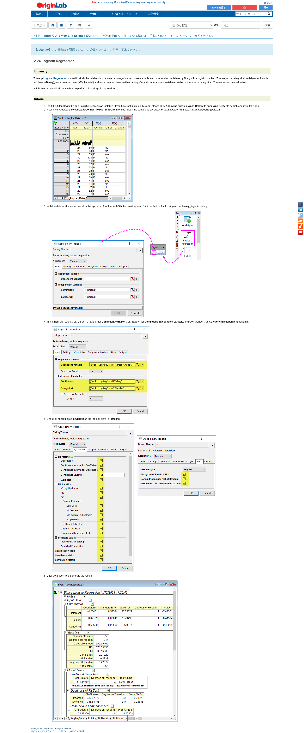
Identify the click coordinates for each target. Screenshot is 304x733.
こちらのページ (178, 36)
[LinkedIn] (300, 209)
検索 (267, 25)
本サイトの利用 (77, 731)
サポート (96, 14)
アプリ (56, 14)
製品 (38, 14)
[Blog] (300, 215)
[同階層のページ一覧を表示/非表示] (80, 25)
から (217, 25)
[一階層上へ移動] (71, 25)
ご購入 (75, 14)
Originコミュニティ (125, 14)
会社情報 (154, 14)
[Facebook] (300, 204)
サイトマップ (37, 731)
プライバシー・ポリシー (56, 731)
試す (245, 7)
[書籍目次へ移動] (61, 25)
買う (266, 7)
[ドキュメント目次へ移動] (52, 25)
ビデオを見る (219, 7)
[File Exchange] (300, 226)
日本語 (38, 25)
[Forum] (300, 221)
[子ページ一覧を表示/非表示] (89, 25)
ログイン (268, 3)
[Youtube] (300, 232)
